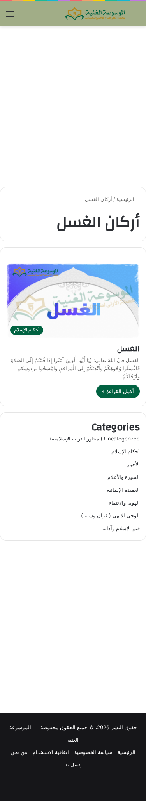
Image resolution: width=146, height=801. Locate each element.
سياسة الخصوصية (93, 752)
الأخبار (133, 464)
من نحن (19, 752)
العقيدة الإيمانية (123, 490)
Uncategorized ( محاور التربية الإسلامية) (95, 438)
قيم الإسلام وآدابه (121, 528)
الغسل (128, 349)
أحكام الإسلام (125, 451)
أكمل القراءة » (118, 391)
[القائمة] (10, 16)
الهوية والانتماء (124, 502)
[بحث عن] (136, 16)
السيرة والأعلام (123, 477)
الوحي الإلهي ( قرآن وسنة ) (110, 515)
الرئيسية (126, 199)
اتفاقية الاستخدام (51, 752)
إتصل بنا (73, 764)
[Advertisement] (73, 106)
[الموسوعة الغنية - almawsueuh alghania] (95, 14)
